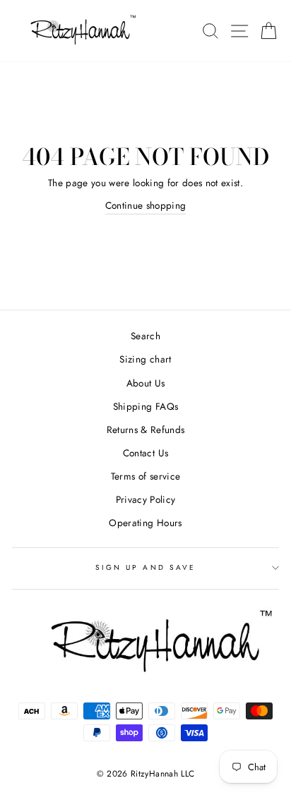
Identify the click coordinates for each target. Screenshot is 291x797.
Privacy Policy (146, 499)
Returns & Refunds (146, 429)
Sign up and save (145, 567)
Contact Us (145, 453)
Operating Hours (145, 523)
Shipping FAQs (145, 406)
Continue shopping (145, 205)
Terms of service (145, 476)
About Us (145, 383)
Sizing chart (145, 359)
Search (145, 336)
